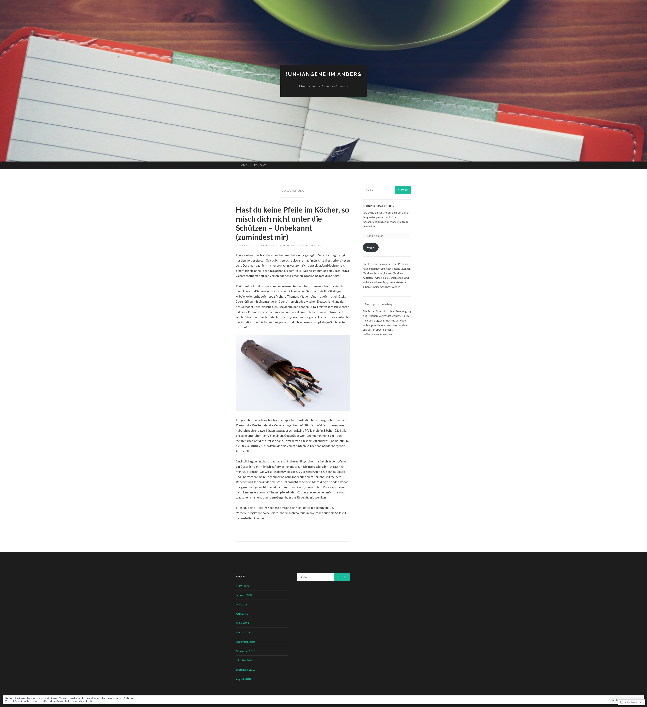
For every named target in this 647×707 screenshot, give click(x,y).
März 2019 (242, 623)
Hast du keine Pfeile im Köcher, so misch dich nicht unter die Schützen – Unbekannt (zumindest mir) (292, 223)
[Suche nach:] (387, 190)
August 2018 (243, 679)
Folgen (371, 247)
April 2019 (242, 613)
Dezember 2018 (245, 641)
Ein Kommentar (310, 245)
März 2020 (242, 585)
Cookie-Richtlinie (87, 701)
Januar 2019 (243, 632)
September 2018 (245, 669)
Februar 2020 (244, 595)
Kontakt (260, 165)
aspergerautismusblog (278, 245)
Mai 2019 (241, 604)
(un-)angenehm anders (324, 74)
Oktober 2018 (244, 660)
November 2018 (245, 651)
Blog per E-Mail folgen (378, 206)
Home (243, 165)
